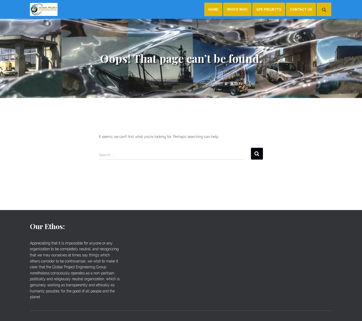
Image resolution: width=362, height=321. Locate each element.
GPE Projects (268, 9)
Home (213, 9)
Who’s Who (237, 9)
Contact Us (301, 9)
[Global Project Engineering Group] (43, 9)
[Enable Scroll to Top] (351, 310)
